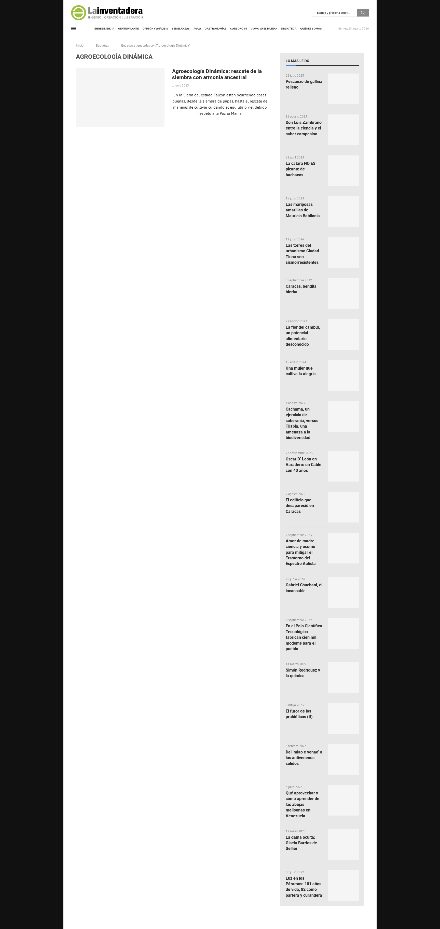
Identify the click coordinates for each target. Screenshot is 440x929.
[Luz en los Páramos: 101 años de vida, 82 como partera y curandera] (343, 885)
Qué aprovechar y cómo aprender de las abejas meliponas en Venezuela (302, 804)
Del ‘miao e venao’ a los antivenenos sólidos (304, 758)
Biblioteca (288, 28)
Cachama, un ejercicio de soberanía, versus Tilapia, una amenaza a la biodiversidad (302, 423)
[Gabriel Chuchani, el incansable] (343, 592)
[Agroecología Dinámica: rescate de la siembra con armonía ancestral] (120, 97)
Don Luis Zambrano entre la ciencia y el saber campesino (304, 128)
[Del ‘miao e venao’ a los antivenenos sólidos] (343, 759)
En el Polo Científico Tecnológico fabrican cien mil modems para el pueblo (304, 637)
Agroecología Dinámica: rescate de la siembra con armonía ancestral (217, 74)
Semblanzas (181, 28)
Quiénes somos (311, 28)
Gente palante (128, 28)
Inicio (80, 45)
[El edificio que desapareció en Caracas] (343, 507)
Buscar (363, 13)
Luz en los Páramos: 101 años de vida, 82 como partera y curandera (304, 887)
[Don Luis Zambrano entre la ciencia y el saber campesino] (343, 129)
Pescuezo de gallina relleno (304, 84)
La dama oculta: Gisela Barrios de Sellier (301, 843)
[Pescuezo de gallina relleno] (343, 89)
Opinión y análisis (155, 28)
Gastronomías (215, 28)
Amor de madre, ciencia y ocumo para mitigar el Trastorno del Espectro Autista (301, 552)
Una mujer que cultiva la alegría (301, 371)
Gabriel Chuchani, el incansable (304, 588)
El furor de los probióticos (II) (299, 714)
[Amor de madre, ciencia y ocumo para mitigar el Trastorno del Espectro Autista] (343, 548)
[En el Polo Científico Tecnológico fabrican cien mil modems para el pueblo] (343, 633)
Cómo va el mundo (264, 28)
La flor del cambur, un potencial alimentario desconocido (303, 336)
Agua (197, 28)
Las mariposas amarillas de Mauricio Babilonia (303, 210)
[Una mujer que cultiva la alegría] (343, 375)
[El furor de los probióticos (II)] (343, 718)
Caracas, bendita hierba (301, 289)
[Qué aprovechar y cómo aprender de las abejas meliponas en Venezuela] (343, 800)
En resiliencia (104, 28)
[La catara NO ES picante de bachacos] (343, 170)
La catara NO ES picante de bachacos (300, 169)
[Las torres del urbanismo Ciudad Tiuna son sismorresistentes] (343, 252)
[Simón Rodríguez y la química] (343, 677)
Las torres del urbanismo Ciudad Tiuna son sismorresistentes (302, 254)
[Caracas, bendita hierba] (343, 293)
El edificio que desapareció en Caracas (300, 506)
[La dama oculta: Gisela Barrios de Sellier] (343, 844)
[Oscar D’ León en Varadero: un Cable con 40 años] (343, 466)
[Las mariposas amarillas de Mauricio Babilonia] (343, 211)
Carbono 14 (238, 28)
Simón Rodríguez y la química (303, 673)
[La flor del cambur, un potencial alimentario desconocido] (343, 334)
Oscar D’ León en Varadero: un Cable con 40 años (303, 465)
